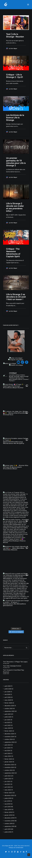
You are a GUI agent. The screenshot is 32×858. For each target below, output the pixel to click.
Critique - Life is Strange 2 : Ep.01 (14, 75)
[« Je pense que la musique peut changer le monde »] (16, 613)
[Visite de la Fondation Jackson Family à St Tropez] (16, 451)
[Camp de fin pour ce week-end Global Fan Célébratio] (16, 586)
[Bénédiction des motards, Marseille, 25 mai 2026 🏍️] (16, 559)
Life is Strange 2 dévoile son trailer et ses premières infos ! (15, 207)
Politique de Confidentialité (16, 847)
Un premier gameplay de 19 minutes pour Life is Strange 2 (16, 162)
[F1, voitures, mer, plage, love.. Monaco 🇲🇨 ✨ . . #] (16, 424)
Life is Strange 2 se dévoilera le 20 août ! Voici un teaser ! (16, 297)
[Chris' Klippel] (6, 4)
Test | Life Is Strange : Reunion (15, 35)
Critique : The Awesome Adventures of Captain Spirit (13, 253)
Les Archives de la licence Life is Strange (15, 117)
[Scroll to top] (28, 854)
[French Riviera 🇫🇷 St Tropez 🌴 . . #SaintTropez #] (16, 397)
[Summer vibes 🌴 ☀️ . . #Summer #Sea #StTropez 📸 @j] (16, 478)
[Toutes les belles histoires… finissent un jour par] (16, 532)
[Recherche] (16, 647)
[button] (28, 4)
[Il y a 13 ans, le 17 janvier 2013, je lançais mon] (16, 505)
